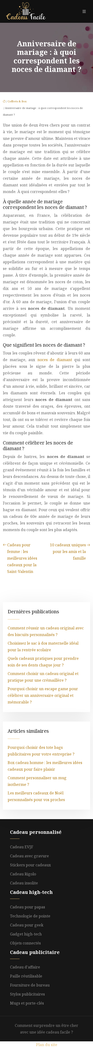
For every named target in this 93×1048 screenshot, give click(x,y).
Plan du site (46, 1044)
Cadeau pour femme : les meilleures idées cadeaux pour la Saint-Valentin (22, 558)
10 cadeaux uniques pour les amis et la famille (68, 551)
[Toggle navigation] (84, 11)
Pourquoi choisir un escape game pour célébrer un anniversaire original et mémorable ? (43, 695)
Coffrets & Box (17, 101)
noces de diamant (54, 359)
